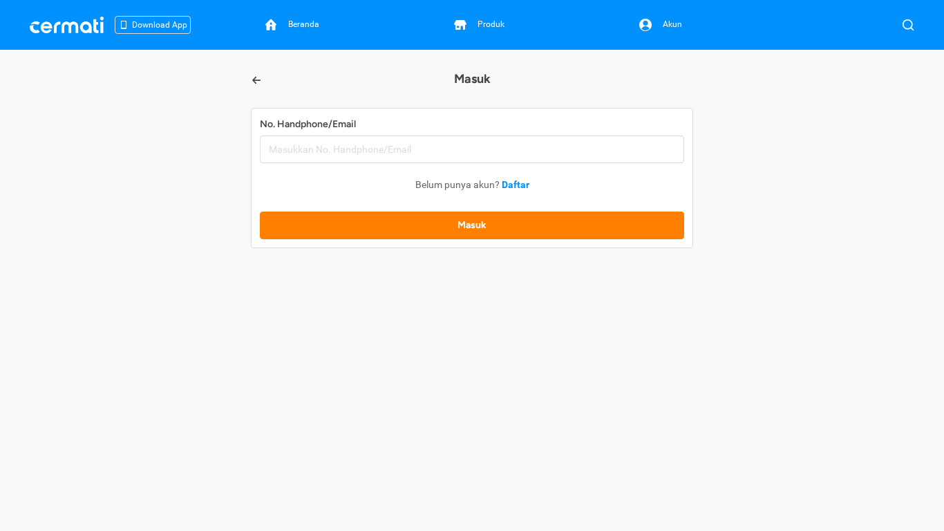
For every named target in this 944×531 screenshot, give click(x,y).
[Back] (256, 80)
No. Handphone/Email (308, 124)
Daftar (515, 184)
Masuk (472, 225)
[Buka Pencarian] (908, 25)
